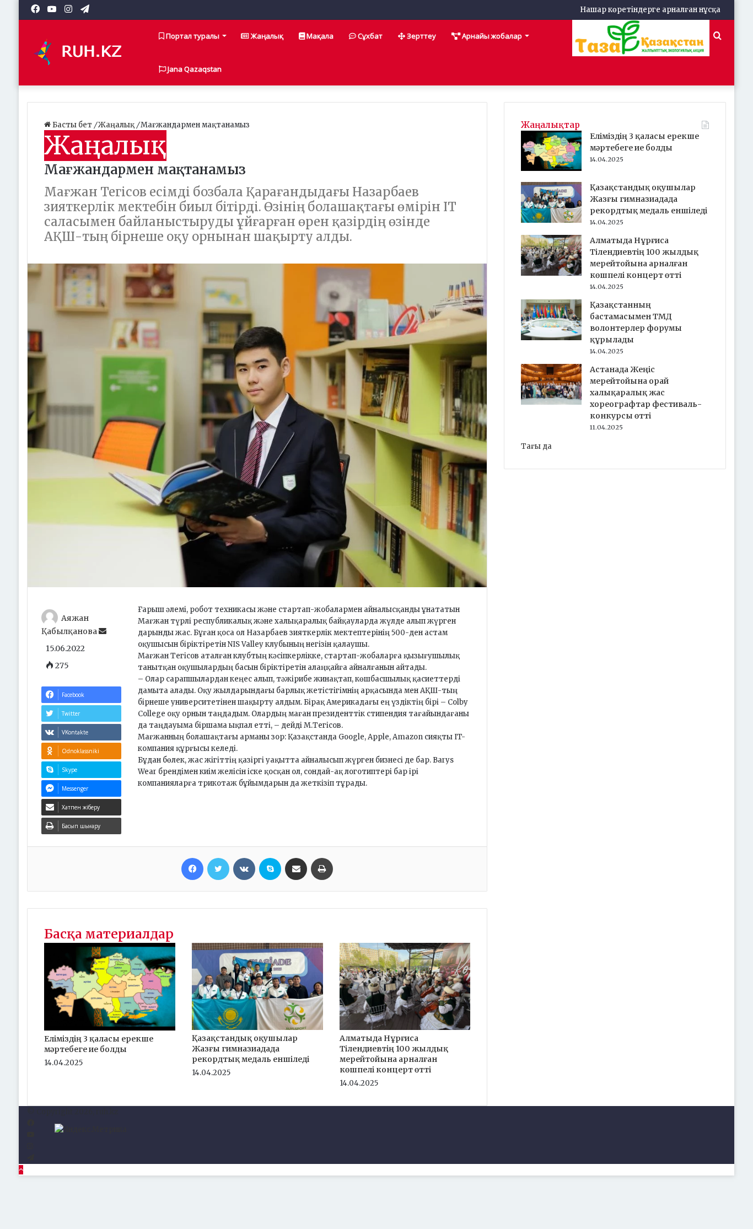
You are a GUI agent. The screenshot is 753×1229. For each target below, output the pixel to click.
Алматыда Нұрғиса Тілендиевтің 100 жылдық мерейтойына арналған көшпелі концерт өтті (394, 1054)
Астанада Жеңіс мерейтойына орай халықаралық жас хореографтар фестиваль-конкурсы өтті (646, 392)
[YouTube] (30, 1135)
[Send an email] (102, 631)
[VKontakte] (244, 869)
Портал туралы (191, 36)
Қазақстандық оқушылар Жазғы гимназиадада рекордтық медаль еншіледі (250, 1048)
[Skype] (270, 869)
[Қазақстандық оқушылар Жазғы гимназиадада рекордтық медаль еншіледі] (257, 1027)
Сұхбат (369, 36)
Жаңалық (266, 36)
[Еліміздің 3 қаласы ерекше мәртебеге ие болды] (109, 1028)
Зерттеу (420, 36)
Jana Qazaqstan (194, 69)
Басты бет (72, 125)
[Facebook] (192, 869)
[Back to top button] (21, 1169)
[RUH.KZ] (82, 52)
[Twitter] (218, 869)
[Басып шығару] (322, 869)
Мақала (319, 36)
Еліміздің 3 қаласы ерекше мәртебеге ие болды (98, 1044)
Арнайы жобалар (491, 36)
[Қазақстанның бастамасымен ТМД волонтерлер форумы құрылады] (551, 337)
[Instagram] (30, 1146)
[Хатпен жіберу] (296, 869)
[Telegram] (30, 1158)
